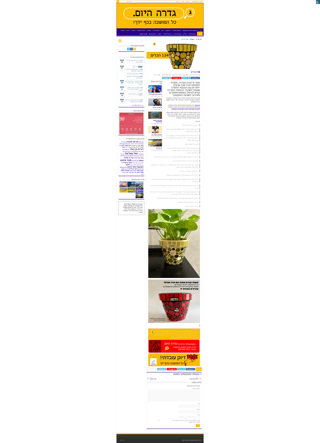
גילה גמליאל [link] (135, 147)
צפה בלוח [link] (141, 105)
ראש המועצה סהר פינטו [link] (135, 166)
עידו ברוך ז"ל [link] (138, 165)
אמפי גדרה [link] (123, 142)
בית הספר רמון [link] (126, 145)
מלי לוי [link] (131, 158)
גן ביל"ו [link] (129, 147)
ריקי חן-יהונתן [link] (124, 169)
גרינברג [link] (197, 105)
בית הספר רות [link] (134, 145)
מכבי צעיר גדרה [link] (139, 158)
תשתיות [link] (149, 30)
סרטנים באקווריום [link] (157, 134)
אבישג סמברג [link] (132, 142)
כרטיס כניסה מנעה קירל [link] (155, 94)
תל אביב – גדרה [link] (157, 107)
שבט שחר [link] (140, 170)
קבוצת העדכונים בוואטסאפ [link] (189, 30)
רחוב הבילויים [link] (133, 169)
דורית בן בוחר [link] (137, 149)
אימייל (198, 409)
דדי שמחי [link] (124, 147)
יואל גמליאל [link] (131, 153)
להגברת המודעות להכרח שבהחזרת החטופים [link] (186, 109)
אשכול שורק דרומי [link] (139, 143)
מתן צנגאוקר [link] (135, 160)
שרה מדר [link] (131, 172)
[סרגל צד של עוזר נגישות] (318, 2)
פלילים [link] (184, 34)
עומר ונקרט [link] (127, 163)
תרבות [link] (133, 30)
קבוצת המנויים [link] (176, 30)
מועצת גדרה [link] (156, 30)
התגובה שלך (196, 388)
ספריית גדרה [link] (135, 162)
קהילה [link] (200, 34)
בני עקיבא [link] (159, 148)
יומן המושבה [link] (142, 34)
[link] (130, 2)
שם (199, 404)
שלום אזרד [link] (137, 172)
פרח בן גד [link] (132, 165)
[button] (134, 105)
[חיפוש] (117, 1)
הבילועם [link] (127, 149)
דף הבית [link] (188, 1)
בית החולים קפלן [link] (126, 143)
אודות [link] (182, 1)
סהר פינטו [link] (126, 160)
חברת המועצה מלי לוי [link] (135, 151)
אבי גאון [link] (141, 142)
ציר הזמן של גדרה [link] (167, 34)
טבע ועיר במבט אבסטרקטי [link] (157, 121)
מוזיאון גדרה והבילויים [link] (127, 155)
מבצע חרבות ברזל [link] (177, 75)
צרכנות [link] (123, 30)
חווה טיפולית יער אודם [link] (186, 374)
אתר (198, 415)
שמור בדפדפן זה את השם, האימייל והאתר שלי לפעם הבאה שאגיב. (186, 421)
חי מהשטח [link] (168, 30)
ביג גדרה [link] (132, 143)
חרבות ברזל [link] (127, 151)
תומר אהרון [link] (126, 172)
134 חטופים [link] (195, 374)
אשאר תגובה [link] (165, 75)
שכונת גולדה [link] (133, 170)
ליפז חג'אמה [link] (137, 155)
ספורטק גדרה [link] (141, 162)
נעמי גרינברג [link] (176, 374)
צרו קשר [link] (178, 1)
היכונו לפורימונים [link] (193, 378)
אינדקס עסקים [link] (152, 34)
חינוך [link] (162, 30)
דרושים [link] (159, 34)
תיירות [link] (128, 30)
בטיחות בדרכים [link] (177, 34)
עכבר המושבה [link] (140, 30)
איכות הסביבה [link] (192, 34)
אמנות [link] (192, 39)
